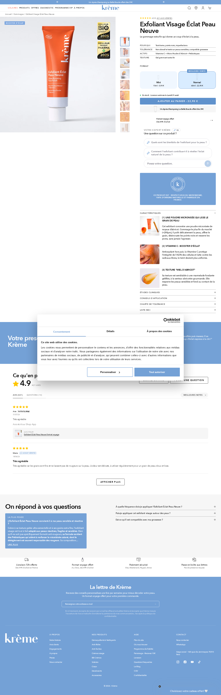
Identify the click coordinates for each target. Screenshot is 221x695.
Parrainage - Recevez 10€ (144, 653)
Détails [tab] (111, 331)
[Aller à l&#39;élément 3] (125, 63)
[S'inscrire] (155, 604)
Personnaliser (108, 372)
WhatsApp (181, 644)
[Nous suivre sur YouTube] (192, 662)
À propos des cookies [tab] (159, 331)
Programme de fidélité (143, 649)
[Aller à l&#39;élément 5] (125, 84)
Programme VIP (64, 8)
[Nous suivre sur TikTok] (199, 662)
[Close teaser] (160, 686)
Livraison (137, 657)
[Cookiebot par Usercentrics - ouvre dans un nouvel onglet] (166, 320)
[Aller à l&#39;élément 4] (125, 74)
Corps (94, 666)
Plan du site (139, 640)
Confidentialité (140, 675)
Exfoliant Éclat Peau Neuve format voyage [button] (41, 434)
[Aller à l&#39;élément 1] (125, 41)
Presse (52, 657)
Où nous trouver (140, 644)
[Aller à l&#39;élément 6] (125, 95)
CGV (136, 671)
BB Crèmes (96, 657)
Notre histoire (55, 640)
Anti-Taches (97, 649)
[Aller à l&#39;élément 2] (125, 52)
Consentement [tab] (61, 331)
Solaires (13, 8)
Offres (35, 8)
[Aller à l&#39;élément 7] (125, 106)
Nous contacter (55, 662)
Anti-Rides (96, 644)
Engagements (55, 649)
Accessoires (97, 675)
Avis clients (54, 644)
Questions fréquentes (143, 662)
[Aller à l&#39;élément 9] (125, 127)
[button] (18, 433)
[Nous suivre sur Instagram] (178, 662)
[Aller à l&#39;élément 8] (125, 117)
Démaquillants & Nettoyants (104, 640)
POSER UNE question (189, 380)
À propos (79, 8)
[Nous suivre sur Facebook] (185, 662)
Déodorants (97, 671)
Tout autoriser (157, 372)
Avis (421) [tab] (18, 395)
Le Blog (137, 666)
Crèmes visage (98, 653)
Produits (24, 8)
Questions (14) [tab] (34, 395)
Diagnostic (47, 8)
